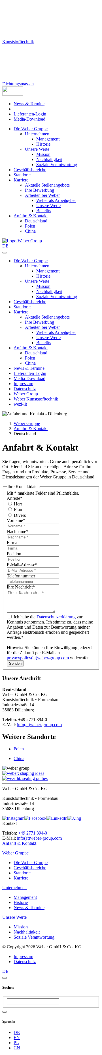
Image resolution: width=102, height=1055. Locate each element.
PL (16, 1042)
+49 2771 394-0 (32, 833)
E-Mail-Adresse (22, 564)
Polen (30, 226)
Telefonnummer (21, 575)
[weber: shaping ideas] (23, 773)
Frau (17, 509)
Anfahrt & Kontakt (31, 215)
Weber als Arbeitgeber (56, 200)
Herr (17, 503)
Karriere (21, 179)
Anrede (14, 498)
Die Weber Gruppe (31, 128)
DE (17, 1032)
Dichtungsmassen (18, 83)
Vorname (16, 520)
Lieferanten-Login (30, 114)
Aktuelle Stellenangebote (47, 185)
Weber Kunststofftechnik (36, 399)
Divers (19, 515)
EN (17, 1037)
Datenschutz (25, 388)
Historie (43, 144)
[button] (12, 94)
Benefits (43, 210)
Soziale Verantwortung (56, 164)
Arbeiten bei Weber (42, 195)
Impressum (23, 383)
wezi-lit (20, 404)
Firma (12, 542)
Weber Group (26, 393)
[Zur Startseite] (22, 240)
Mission (43, 154)
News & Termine (29, 103)
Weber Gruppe (27, 423)
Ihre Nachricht (21, 587)
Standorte (22, 174)
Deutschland (36, 220)
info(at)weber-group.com (39, 724)
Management (48, 139)
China (30, 231)
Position (14, 553)
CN (17, 1047)
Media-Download (29, 119)
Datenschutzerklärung (56, 616)
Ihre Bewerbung (39, 190)
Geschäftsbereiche (30, 169)
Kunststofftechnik (18, 41)
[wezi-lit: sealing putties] (25, 778)
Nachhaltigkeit (49, 159)
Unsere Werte (37, 149)
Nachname (17, 531)
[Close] (4, 978)
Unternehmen (37, 133)
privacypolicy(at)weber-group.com (38, 657)
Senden (15, 663)
